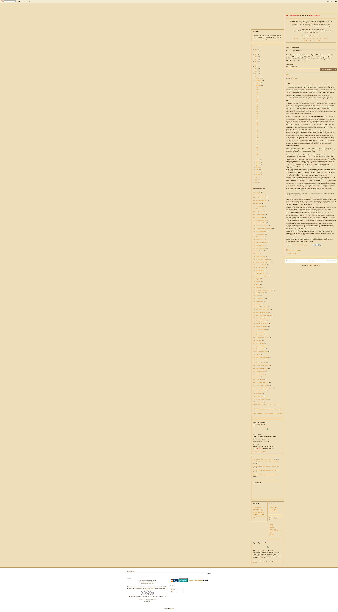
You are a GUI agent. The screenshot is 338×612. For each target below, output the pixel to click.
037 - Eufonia (256, 295)
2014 (256, 66)
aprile (257, 169)
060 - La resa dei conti (258, 360)
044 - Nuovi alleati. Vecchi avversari (262, 315)
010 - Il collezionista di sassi (260, 220)
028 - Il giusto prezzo (258, 270)
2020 (256, 54)
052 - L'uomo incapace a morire (261, 337)
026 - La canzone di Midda (259, 265)
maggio (258, 167)
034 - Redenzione (257, 287)
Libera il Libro (273, 507)
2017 (256, 61)
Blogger (172, 608)
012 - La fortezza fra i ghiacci (260, 225)
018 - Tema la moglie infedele (260, 242)
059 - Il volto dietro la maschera (261, 357)
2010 (256, 76)
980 (257, 118)
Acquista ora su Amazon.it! (259, 451)
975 (257, 130)
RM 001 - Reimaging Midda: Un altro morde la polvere (267, 405)
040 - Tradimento (257, 304)
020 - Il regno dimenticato (259, 248)
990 (257, 94)
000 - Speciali (256, 192)
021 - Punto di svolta (258, 251)
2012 (256, 71)
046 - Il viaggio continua (259, 321)
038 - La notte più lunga (259, 298)
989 (257, 97)
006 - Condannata (257, 209)
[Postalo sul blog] (315, 245)
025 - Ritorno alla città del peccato (261, 262)
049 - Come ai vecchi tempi (260, 329)
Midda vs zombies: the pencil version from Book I (265, 475)
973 (257, 135)
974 (257, 133)
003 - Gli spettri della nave (259, 200)
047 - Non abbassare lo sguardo (260, 323)
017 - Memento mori (258, 239)
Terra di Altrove (274, 509)
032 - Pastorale (256, 281)
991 (257, 92)
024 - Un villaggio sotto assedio (261, 259)
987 (257, 102)
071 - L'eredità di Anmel (259, 391)
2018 (256, 59)
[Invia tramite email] (313, 245)
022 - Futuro (294, 78)
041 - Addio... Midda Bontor (260, 307)
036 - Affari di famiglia (259, 293)
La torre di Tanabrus (258, 511)
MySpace (272, 534)
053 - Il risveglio (257, 340)
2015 (256, 64)
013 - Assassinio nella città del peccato (262, 228)
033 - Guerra (256, 284)
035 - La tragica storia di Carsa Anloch (262, 290)
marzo (258, 172)
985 (257, 106)
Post (173, 589)
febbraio (258, 174)
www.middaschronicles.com (311, 39)
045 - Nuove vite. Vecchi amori (261, 318)
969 (257, 145)
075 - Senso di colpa (258, 402)
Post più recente (290, 261)
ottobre (258, 83)
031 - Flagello (256, 279)
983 (257, 111)
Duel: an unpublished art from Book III (263, 459)
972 (257, 138)
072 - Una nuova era (258, 393)
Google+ (272, 527)
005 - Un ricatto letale (258, 206)
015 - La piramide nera (258, 234)
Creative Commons (150, 588)
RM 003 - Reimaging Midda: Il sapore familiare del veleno (267, 413)
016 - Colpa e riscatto (258, 237)
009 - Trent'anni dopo (258, 217)
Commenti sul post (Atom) (313, 265)
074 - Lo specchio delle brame (260, 399)
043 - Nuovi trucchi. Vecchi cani (261, 312)
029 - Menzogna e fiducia (259, 273)
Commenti (175, 592)
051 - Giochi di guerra (258, 335)
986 (257, 104)
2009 (256, 180)
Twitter (271, 536)
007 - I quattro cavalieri (259, 212)
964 (257, 157)
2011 (256, 73)
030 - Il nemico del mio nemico (261, 276)
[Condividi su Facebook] (319, 245)
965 (257, 154)
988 (257, 99)
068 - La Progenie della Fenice (260, 382)
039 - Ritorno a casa (258, 301)
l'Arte (318, 40)
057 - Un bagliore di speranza (260, 351)
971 (257, 140)
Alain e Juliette (257, 507)
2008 (256, 182)
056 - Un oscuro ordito (258, 349)
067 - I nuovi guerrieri (258, 379)
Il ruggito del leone (258, 509)
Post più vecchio (331, 261)
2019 (256, 57)
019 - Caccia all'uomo (258, 245)
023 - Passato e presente (259, 256)
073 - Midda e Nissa (258, 396)
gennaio (258, 177)
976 (257, 128)
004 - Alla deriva (257, 203)
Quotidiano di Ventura (258, 514)
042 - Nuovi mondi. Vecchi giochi (261, 309)
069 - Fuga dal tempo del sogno (261, 385)
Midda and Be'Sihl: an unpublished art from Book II (266, 466)
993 (257, 87)
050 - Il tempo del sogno (259, 332)
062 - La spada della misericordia (261, 365)
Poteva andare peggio (258, 512)
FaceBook (272, 526)
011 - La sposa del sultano (259, 223)
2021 (256, 52)
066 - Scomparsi (257, 377)
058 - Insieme (256, 354)
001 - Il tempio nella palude (260, 195)
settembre (258, 85)
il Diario (306, 40)
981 (257, 116)
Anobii (271, 524)
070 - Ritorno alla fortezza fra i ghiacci (262, 388)
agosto (258, 160)
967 (257, 150)
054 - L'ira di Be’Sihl (258, 343)
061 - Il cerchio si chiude (259, 363)
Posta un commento (293, 253)
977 (257, 126)
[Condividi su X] (317, 245)
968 (257, 147)
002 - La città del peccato (259, 198)
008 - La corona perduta (259, 214)
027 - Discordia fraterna (259, 267)
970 (257, 142)
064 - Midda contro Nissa (259, 371)
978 (257, 123)
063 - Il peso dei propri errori (260, 368)
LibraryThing (273, 529)
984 (257, 109)
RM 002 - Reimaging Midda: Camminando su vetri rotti (267, 409)
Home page (311, 261)
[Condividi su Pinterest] (320, 245)
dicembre (258, 78)
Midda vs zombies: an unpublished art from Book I (265, 470)
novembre (259, 80)
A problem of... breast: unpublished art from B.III (265, 462)
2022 (256, 49)
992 (257, 90)
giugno (258, 165)
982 (257, 114)
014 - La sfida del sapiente (259, 231)
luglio (257, 162)
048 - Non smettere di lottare (260, 326)
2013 (256, 69)
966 (257, 152)
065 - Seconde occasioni (259, 374)
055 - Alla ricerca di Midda (259, 346)
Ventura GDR (273, 511)
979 (257, 121)
